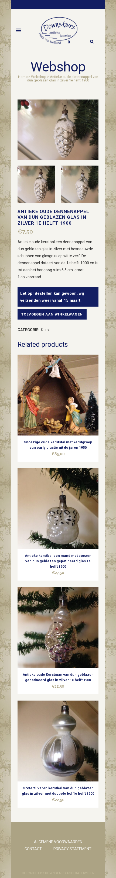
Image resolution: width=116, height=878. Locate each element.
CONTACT (33, 849)
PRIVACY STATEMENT (72, 849)
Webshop (38, 77)
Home (23, 77)
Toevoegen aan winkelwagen (52, 314)
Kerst (45, 330)
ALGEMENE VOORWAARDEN (58, 842)
